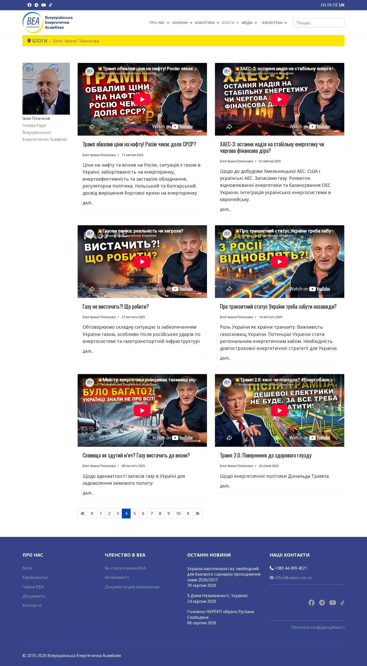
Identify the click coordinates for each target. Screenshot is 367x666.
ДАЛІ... (88, 203)
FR (329, 5)
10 (178, 513)
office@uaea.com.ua (293, 577)
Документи (33, 596)
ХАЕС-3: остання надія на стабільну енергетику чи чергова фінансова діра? (272, 147)
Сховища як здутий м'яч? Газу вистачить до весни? (136, 455)
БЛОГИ (228, 22)
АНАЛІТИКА (205, 22)
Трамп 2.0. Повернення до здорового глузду (266, 455)
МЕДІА (246, 22)
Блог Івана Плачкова (99, 155)
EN (323, 5)
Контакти (31, 605)
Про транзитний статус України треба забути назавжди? (278, 306)
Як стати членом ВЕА (125, 568)
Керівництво (35, 577)
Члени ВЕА (32, 587)
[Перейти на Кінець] (197, 513)
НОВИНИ (180, 22)
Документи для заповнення (132, 587)
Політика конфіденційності (318, 627)
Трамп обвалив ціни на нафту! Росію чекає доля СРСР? (139, 144)
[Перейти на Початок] (82, 513)
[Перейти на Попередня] (92, 513)
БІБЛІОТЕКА (272, 22)
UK (342, 5)
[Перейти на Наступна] (188, 513)
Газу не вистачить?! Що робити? (116, 306)
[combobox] (319, 22)
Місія (27, 568)
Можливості (117, 577)
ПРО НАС (157, 22)
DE (335, 5)
